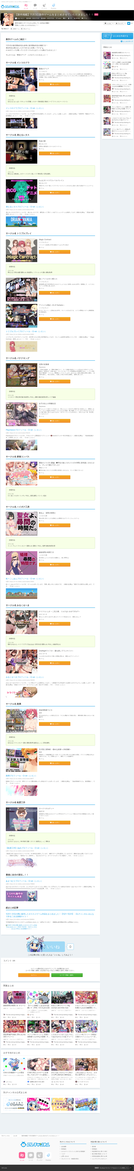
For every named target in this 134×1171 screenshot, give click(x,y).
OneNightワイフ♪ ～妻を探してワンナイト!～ (56, 651)
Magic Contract (45, 239)
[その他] (131, 23)
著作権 (94, 1146)
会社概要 (63, 1146)
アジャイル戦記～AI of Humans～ (52, 305)
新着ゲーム (16, 29)
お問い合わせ (65, 1156)
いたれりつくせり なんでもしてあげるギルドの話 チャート (62, 1035)
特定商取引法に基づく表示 (99, 1151)
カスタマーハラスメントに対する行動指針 (73, 1151)
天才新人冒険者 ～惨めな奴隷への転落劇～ (55, 749)
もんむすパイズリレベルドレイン (51, 180)
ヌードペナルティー (46, 808)
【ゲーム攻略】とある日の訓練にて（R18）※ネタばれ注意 (38, 1006)
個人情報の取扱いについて (99, 1154)
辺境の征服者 (44, 364)
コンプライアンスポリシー (99, 1159)
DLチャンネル (10, 6)
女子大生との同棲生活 (47, 403)
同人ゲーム (27, 29)
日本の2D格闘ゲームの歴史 (13, 1072)
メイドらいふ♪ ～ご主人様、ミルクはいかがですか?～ (59, 611)
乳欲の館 (42, 141)
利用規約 (63, 1149)
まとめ (15, 1135)
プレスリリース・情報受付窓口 (70, 1159)
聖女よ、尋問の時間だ (47, 513)
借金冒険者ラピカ (45, 710)
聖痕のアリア (44, 69)
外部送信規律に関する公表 (99, 1156)
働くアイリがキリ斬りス (48, 279)
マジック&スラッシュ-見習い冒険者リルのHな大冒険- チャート (38, 1036)
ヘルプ (63, 1154)
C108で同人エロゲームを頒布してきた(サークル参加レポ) (37, 1074)
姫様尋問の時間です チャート (14, 1005)
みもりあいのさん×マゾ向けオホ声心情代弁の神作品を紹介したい (62, 1074)
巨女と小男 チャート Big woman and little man (60, 1006)
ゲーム (85, 18)
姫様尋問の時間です (46, 552)
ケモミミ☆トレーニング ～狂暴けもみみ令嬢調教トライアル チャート (86, 1007)
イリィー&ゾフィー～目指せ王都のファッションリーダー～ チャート (86, 1036)
